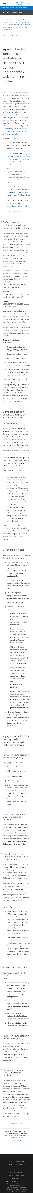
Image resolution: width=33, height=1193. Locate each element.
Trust (19, 1169)
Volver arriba (17, 1124)
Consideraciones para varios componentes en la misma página (17, 801)
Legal (10, 1161)
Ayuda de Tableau (10, 20)
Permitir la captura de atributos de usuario (18, 179)
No (19, 1141)
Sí (13, 1141)
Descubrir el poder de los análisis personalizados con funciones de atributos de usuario (15, 131)
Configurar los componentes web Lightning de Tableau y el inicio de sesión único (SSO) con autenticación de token (18, 159)
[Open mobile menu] (4, 2)
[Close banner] (31, 7)
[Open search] (29, 3)
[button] (4, 35)
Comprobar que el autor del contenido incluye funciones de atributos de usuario (18, 209)
